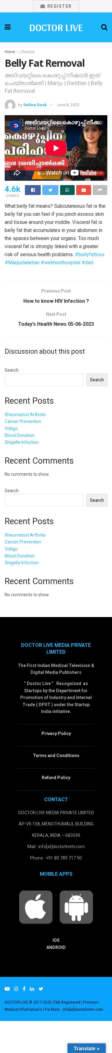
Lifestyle (27, 52)
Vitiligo (11, 428)
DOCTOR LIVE (56, 27)
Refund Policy (56, 777)
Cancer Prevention (23, 421)
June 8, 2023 (68, 104)
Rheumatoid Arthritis (25, 414)
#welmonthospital (60, 263)
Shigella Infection (22, 442)
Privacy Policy (56, 733)
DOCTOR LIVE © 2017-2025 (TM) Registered (43, 1002)
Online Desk (35, 104)
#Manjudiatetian (22, 263)
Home (10, 52)
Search (12, 370)
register (59, 6)
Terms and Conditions (56, 755)
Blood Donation (20, 435)
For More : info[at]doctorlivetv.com (74, 1009)
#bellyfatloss (90, 254)
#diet (87, 263)
